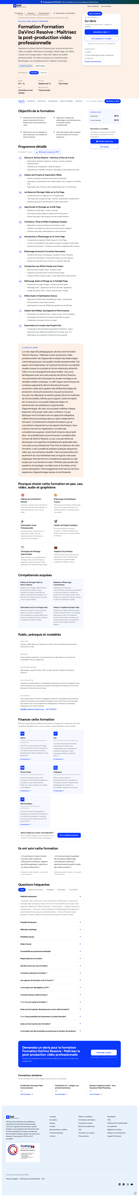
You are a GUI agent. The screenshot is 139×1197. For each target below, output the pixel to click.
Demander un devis (100, 32)
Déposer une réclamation (116, 1133)
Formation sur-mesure (86, 1133)
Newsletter (111, 1117)
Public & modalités (66, 101)
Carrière (52, 1126)
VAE (79, 1130)
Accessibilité (73, 890)
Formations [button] (19, 13)
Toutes (22, 890)
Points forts (42, 101)
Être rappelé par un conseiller (101, 39)
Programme (31, 101)
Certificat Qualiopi (56, 1133)
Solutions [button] (30, 13)
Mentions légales (12, 1179)
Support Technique (114, 1136)
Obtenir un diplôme (85, 1117)
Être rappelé (104, 147)
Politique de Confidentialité (117, 1123)
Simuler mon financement (93, 61)
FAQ (109, 1120)
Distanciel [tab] (43, 73)
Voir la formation (25, 1094)
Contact (52, 1136)
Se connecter (106, 6)
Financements (83, 1136)
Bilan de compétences (86, 1126)
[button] (64, 13)
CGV (43, 1179)
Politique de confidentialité (30, 1179)
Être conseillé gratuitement (69, 835)
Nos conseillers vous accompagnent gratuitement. (80, 2)
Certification (61, 890)
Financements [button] (44, 13)
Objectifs (21, 101)
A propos (52, 1117)
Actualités (53, 1120)
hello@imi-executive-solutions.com (32, 709)
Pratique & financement (35, 890)
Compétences (53, 101)
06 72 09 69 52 (51, 709)
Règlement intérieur (114, 1130)
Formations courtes (85, 1123)
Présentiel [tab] (34, 73)
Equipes (52, 1123)
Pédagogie (50, 890)
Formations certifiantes (86, 1120)
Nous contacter (93, 6)
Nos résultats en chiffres (58, 1130)
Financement (79, 101)
